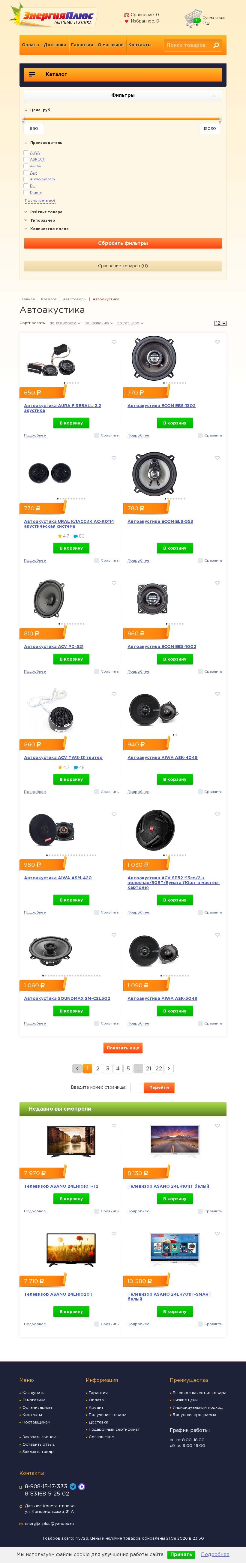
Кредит (96, 1407)
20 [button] (94, 975)
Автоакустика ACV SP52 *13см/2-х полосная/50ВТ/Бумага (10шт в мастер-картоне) (174, 883)
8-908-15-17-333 (46, 1486)
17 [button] (90, 855)
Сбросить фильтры (123, 243)
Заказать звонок (39, 1437)
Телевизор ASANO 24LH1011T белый (168, 1186)
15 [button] (85, 855)
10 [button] (82, 499)
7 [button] (180, 383)
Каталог (55, 74)
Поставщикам (36, 1422)
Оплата (30, 45)
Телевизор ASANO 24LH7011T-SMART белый (170, 1297)
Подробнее (215, 1554)
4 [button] (73, 383)
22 (158, 1068)
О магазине (111, 45)
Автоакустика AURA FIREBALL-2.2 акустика (62, 408)
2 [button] (67, 383)
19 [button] (95, 855)
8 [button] (183, 383)
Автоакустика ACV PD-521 (53, 647)
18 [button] (93, 855)
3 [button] (70, 383)
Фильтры (123, 95)
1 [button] (64, 383)
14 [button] (82, 855)
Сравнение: (144, 15)
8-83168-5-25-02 (47, 1494)
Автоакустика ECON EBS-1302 (162, 406)
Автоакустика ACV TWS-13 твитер (63, 758)
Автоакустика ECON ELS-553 (160, 522)
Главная (27, 299)
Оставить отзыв (38, 1444)
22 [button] (99, 975)
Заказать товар (38, 1452)
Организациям (37, 1407)
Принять (181, 1554)
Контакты (140, 45)
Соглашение (101, 1437)
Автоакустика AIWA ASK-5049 (162, 998)
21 (148, 1068)
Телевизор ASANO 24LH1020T (58, 1294)
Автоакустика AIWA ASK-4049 (163, 758)
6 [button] (78, 383)
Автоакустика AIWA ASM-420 (58, 878)
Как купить (33, 1393)
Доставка (55, 45)
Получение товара (108, 1415)
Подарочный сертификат (114, 1429)
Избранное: (144, 21)
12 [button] (76, 855)
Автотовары (74, 299)
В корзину (71, 423)
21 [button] (97, 975)
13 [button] (79, 855)
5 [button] (75, 383)
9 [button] (185, 383)
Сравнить (109, 435)
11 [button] (85, 499)
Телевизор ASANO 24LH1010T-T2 (61, 1186)
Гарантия (82, 45)
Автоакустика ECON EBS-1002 (162, 647)
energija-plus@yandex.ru (49, 1524)
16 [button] (87, 855)
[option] (71, 357)
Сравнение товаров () (123, 266)
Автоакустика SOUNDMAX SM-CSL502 (67, 998)
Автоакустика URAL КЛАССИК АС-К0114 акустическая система (69, 524)
